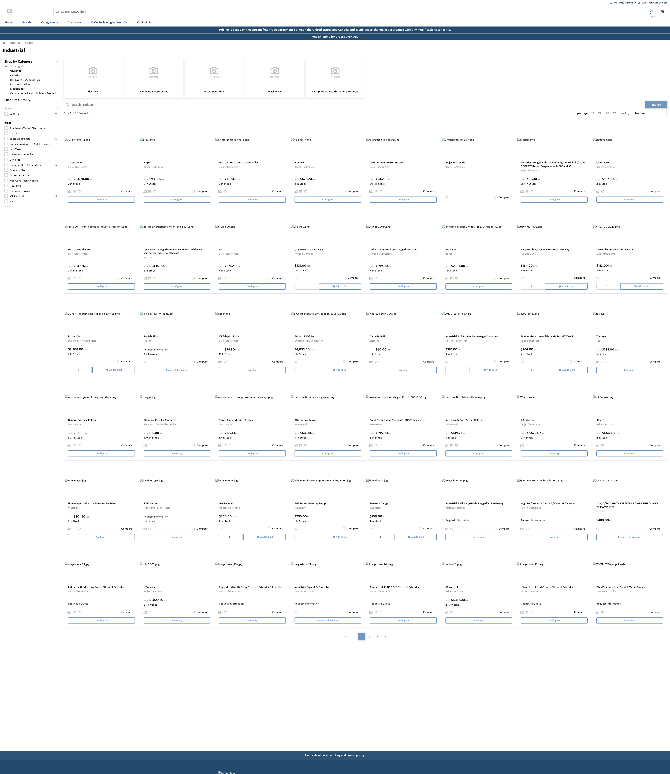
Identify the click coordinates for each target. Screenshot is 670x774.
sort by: (625, 113)
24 (599, 113)
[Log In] (652, 12)
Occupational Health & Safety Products (335, 91)
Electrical (93, 91)
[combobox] (349, 11)
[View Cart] (662, 12)
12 (592, 113)
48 (607, 113)
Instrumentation (214, 91)
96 (614, 113)
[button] (49, 22)
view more (10, 206)
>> (384, 636)
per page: (582, 113)
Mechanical (275, 91)
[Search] (57, 12)
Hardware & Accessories (153, 91)
